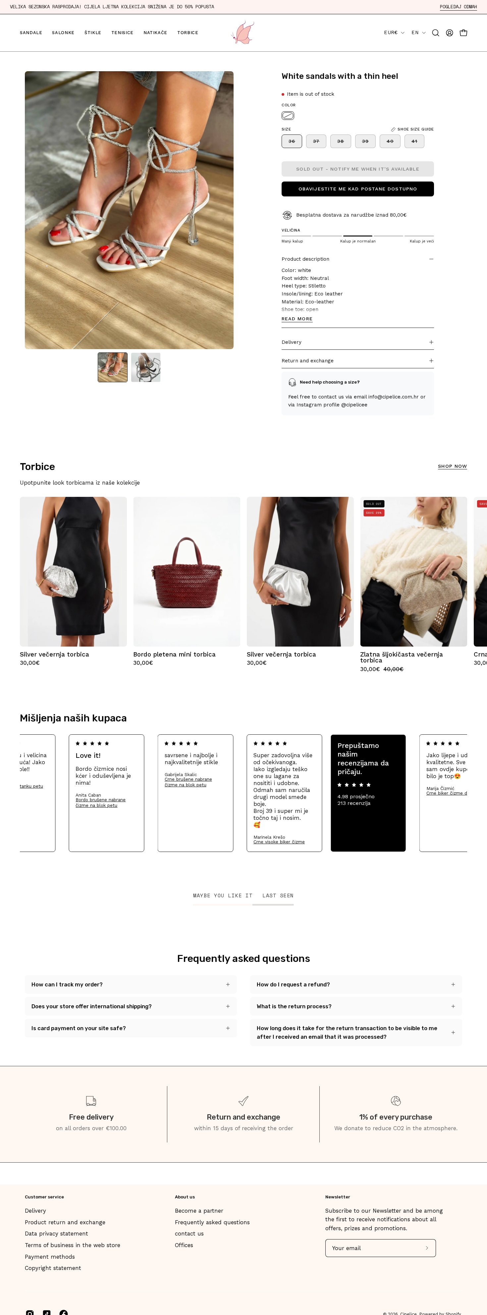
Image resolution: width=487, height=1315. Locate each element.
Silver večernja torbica (54, 655)
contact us (189, 1233)
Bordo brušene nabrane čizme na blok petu (144, 802)
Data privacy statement (56, 1233)
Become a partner (199, 1210)
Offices (184, 1245)
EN (415, 32)
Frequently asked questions (212, 1222)
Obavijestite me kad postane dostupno (357, 189)
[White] (288, 115)
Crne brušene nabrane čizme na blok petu (232, 782)
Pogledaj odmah (458, 7)
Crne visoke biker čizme (323, 841)
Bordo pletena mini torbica (174, 655)
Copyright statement (53, 1268)
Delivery (291, 342)
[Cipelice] (243, 32)
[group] (243, 584)
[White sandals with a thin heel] (113, 367)
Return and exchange (308, 361)
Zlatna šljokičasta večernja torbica (401, 658)
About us (185, 1196)
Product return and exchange (65, 1222)
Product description (305, 259)
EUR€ (391, 32)
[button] (436, 33)
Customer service (44, 1196)
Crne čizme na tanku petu (58, 786)
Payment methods (50, 1256)
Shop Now (452, 466)
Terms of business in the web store (72, 1245)
